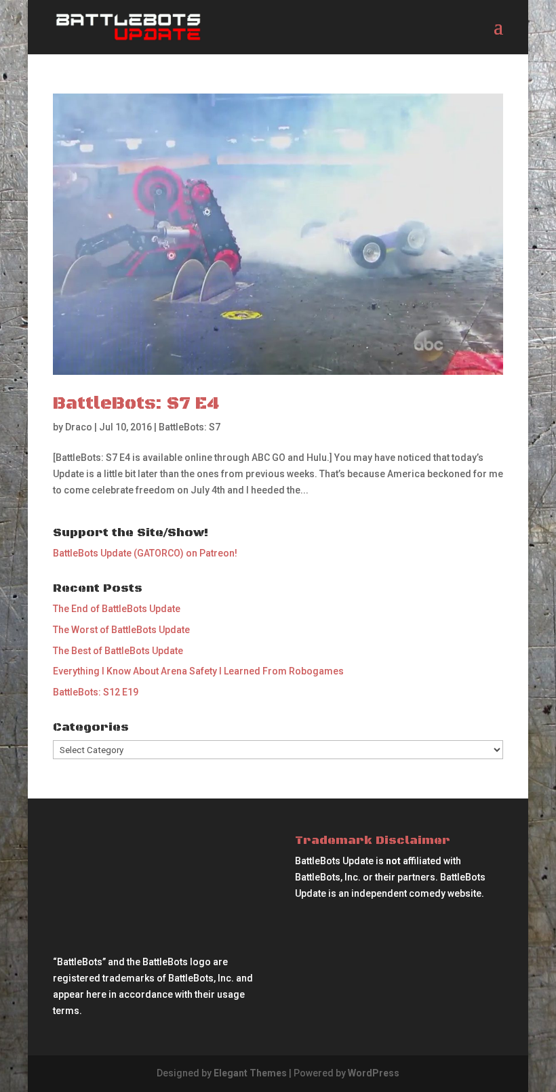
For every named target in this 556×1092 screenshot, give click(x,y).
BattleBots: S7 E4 (136, 403)
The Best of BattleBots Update (118, 650)
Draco (78, 427)
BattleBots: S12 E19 (95, 692)
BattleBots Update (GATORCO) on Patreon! (145, 553)
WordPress (373, 1073)
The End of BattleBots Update (116, 608)
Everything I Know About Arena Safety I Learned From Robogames (198, 671)
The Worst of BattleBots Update (121, 629)
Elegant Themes (250, 1073)
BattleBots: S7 (189, 427)
